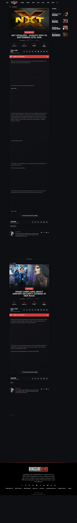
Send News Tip (9, 488)
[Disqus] (29, 432)
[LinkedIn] (32, 51)
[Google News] (30, 51)
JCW (48, 2)
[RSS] (55, 485)
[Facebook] (24, 51)
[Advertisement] (19, 131)
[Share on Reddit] (44, 222)
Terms (69, 488)
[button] (57, 2)
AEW (33, 2)
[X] (27, 51)
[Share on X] (35, 222)
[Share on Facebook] (32, 222)
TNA (38, 2)
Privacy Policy (62, 488)
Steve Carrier (22, 40)
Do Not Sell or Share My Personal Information (38, 494)
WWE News (14, 263)
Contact (42, 488)
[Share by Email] (47, 222)
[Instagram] (41, 51)
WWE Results (29, 32)
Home (22, 2)
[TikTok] (51, 485)
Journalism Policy (51, 488)
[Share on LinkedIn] (38, 222)
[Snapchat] (44, 51)
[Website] (41, 232)
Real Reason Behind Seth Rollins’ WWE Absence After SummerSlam (55, 21)
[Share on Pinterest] (41, 222)
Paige (12, 382)
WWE (28, 2)
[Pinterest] (35, 51)
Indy (53, 2)
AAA (43, 2)
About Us (35, 488)
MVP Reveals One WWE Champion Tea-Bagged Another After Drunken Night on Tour (56, 35)
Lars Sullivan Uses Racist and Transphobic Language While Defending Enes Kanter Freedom (56, 15)
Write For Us (18, 488)
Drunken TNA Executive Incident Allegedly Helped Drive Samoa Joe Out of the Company (56, 28)
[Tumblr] (40, 485)
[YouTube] (38, 51)
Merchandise (27, 488)
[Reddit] (47, 51)
